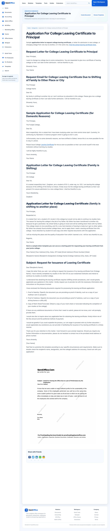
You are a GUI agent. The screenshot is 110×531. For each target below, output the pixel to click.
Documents (7, 12)
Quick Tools (7, 53)
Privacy (96, 517)
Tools (45, 3)
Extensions (6, 47)
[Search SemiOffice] (89, 3)
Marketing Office (9, 30)
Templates (6, 66)
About (96, 512)
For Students (7, 62)
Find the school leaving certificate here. (82, 45)
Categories (35, 28)
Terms (96, 519)
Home (5, 8)
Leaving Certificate (47, 145)
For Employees (8, 58)
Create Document (86, 15)
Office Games (7, 38)
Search (6, 71)
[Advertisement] (65, 482)
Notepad (6, 42)
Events (5, 34)
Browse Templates (99, 15)
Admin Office (7, 21)
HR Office (6, 25)
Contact (96, 514)
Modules (30, 3)
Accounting (7, 17)
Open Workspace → (99, 3)
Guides (52, 3)
